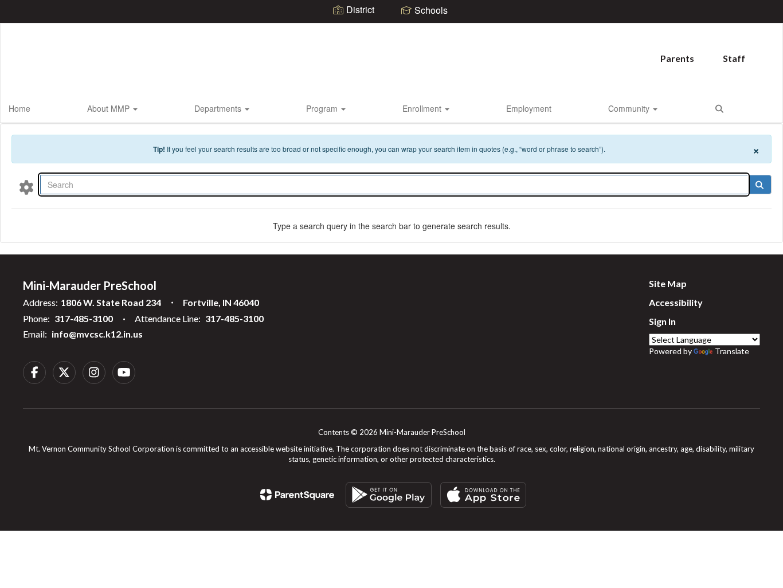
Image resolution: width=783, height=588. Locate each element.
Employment (528, 108)
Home (19, 108)
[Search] (759, 184)
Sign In (662, 321)
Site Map (668, 283)
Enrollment (423, 108)
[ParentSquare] (297, 494)
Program (323, 108)
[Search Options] (26, 187)
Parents (677, 58)
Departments (219, 108)
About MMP (109, 108)
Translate (732, 351)
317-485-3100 (83, 318)
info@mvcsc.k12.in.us (97, 333)
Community (630, 108)
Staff (734, 58)
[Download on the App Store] (483, 495)
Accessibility (676, 302)
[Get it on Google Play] (389, 495)
